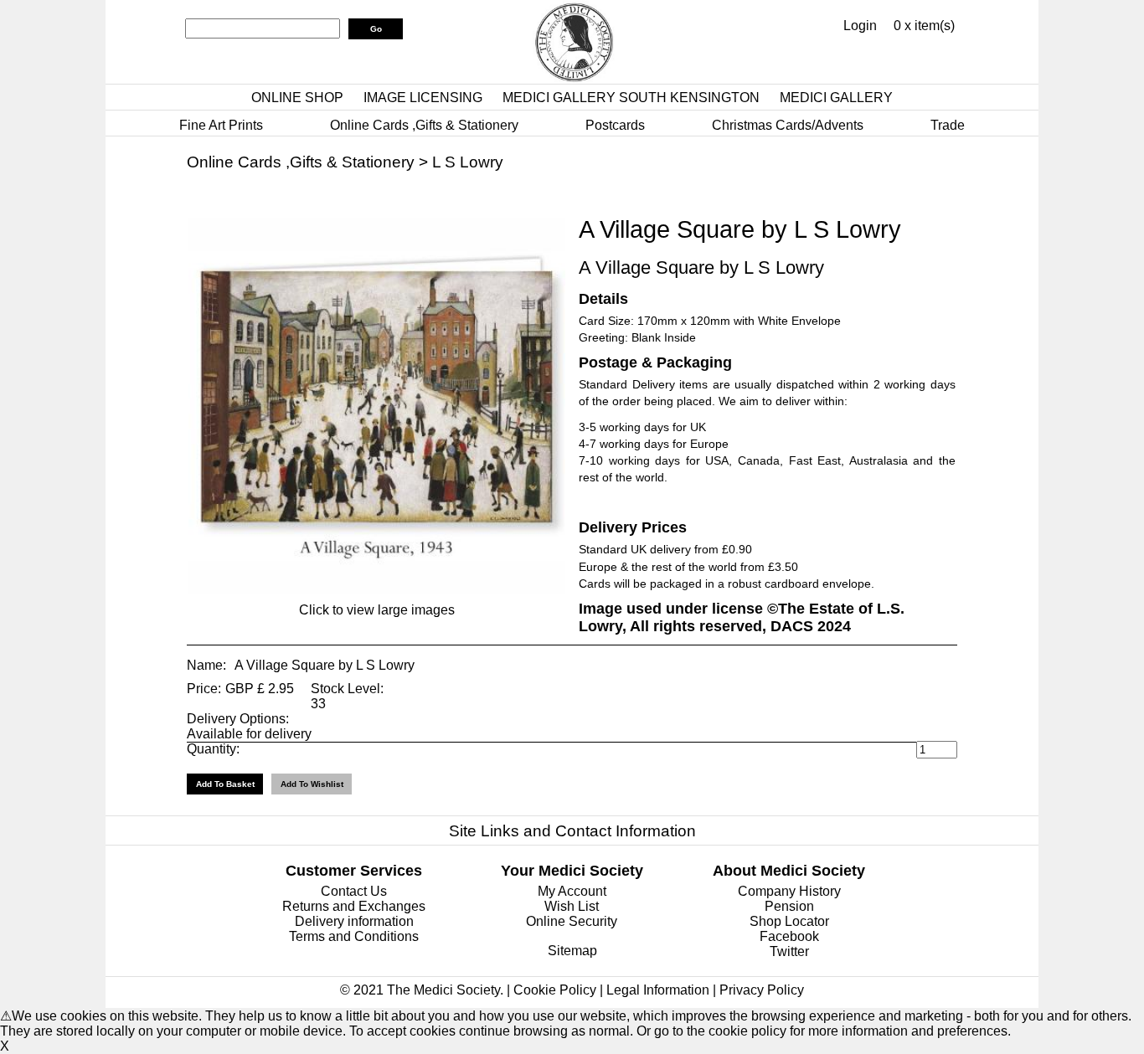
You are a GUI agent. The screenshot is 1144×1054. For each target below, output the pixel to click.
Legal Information (657, 990)
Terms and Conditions (354, 936)
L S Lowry (467, 162)
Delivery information (354, 921)
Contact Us (354, 891)
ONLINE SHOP (297, 97)
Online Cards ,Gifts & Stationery (424, 125)
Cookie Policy (554, 990)
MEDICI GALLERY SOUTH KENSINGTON (631, 97)
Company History (789, 891)
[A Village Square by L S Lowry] (376, 590)
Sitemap (572, 950)
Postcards (615, 125)
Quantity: (213, 749)
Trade (947, 125)
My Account (572, 891)
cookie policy (747, 1031)
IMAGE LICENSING (422, 97)
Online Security (571, 921)
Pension (789, 906)
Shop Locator (789, 921)
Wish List (571, 906)
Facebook (789, 936)
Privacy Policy (761, 990)
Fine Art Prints (221, 125)
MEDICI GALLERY (836, 97)
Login (860, 25)
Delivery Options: (238, 719)
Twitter (789, 951)
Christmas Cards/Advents (787, 125)
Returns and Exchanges (353, 906)
